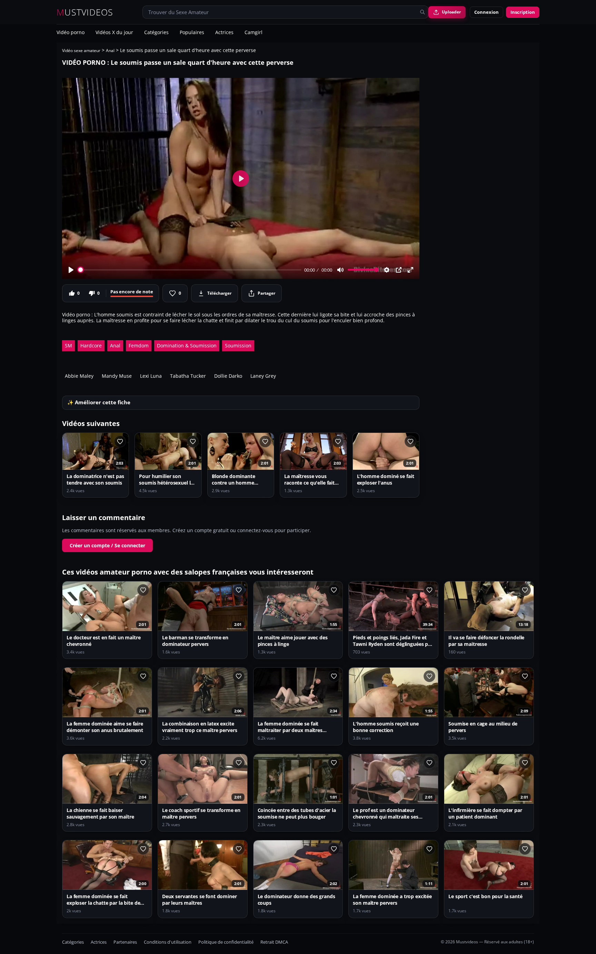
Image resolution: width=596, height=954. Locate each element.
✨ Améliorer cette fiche (98, 402)
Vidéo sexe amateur (81, 50)
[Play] (71, 269)
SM (68, 345)
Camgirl (253, 32)
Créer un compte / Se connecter (107, 545)
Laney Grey (263, 376)
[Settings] (386, 269)
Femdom (139, 345)
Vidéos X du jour (114, 32)
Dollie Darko (228, 376)
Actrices (224, 32)
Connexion (486, 12)
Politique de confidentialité (226, 942)
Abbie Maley (79, 376)
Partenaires (125, 942)
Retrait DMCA (274, 942)
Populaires (192, 32)
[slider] (189, 269)
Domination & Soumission (187, 345)
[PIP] (398, 269)
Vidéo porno (71, 32)
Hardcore (91, 345)
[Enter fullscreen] (410, 269)
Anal (110, 50)
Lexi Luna (151, 376)
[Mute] (340, 269)
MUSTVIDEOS (85, 12)
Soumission (238, 345)
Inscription (522, 12)
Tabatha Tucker (188, 376)
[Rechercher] (422, 12)
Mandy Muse (117, 376)
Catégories (156, 32)
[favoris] (120, 441)
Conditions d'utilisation (167, 942)
